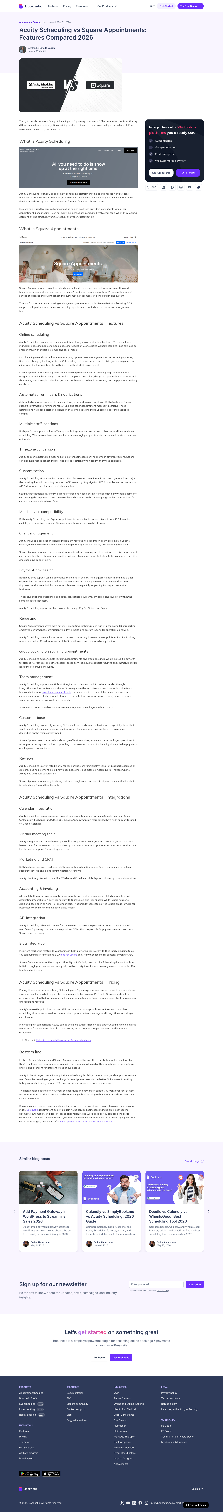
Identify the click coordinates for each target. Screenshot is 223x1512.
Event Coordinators (124, 1452)
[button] (84, 6)
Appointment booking (30, 22)
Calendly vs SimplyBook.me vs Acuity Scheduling (63, 1039)
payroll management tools (56, 692)
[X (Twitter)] (122, 1503)
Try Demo (99, 1357)
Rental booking (31, 1414)
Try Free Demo (188, 6)
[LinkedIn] (163, 187)
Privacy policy (169, 1392)
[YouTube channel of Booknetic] (128, 1503)
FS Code (166, 1425)
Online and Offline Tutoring (129, 1403)
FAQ (69, 1398)
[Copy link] (198, 187)
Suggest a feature (76, 1420)
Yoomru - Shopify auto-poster (177, 1436)
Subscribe (195, 1284)
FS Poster (166, 1431)
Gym (116, 1392)
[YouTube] (189, 187)
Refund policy (169, 1403)
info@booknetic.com (162, 1502)
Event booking (31, 1403)
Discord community (77, 1403)
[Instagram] (180, 187)
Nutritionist (120, 1425)
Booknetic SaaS (28, 1398)
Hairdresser (120, 1431)
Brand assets (26, 1458)
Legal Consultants (124, 1414)
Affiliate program (28, 1452)
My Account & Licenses (174, 1442)
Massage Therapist (124, 1436)
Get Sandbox (26, 1447)
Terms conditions (170, 1398)
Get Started (188, 172)
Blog (69, 1414)
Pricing (23, 1436)
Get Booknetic (121, 1357)
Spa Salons (120, 1420)
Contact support (76, 1409)
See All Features (161, 172)
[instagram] (146, 1503)
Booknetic (32, 1109)
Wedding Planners (124, 1447)
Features (24, 1431)
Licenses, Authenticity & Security (179, 1409)
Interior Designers (124, 1458)
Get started (166, 6)
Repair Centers (122, 1398)
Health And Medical (125, 1409)
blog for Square (68, 954)
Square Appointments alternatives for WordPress (84, 1121)
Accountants (121, 1463)
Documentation (75, 1392)
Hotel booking (30, 1409)
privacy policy (163, 1290)
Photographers (122, 1442)
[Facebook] (172, 187)
